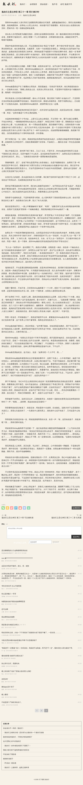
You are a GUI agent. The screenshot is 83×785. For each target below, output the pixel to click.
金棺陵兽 (33, 4)
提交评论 (76, 537)
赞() (76, 508)
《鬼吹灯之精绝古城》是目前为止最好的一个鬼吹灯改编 (23, 732)
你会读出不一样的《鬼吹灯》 (13, 728)
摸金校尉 (43, 4)
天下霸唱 (42, 779)
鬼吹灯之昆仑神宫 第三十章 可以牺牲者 (18, 517)
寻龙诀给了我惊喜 (9, 754)
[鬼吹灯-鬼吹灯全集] (9, 4)
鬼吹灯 (22, 4)
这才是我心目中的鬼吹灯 (12, 741)
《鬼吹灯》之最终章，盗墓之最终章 (16, 767)
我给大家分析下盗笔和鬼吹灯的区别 (16, 750)
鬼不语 (54, 4)
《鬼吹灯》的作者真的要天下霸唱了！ (17, 745)
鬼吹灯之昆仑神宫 (29, 15)
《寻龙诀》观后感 (9, 763)
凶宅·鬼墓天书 (66, 4)
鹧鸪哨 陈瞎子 (8, 758)
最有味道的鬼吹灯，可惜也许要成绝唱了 (17, 737)
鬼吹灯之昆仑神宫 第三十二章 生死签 (66, 517)
